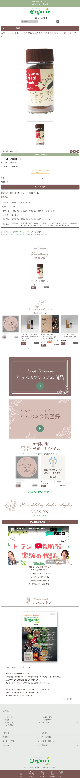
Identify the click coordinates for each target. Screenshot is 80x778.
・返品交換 (59, 722)
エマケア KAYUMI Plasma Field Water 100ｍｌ (69, 336)
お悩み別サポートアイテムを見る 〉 (40, 492)
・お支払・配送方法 (59, 717)
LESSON (21, 745)
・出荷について (59, 720)
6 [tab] (43, 349)
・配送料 (21, 720)
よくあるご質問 (21, 741)
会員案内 (21, 737)
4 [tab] (37, 349)
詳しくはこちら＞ (40, 515)
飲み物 (15, 232)
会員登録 (59, 733)
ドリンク (10, 234)
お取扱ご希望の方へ (59, 741)
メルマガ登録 (59, 737)
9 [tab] (52, 349)
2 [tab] (31, 349)
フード (9, 232)
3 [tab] (34, 349)
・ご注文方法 (21, 717)
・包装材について (21, 722)
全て (24, 234)
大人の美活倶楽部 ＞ (40, 522)
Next (74, 322)
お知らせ (21, 733)
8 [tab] (49, 349)
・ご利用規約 (21, 725)
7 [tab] (46, 349)
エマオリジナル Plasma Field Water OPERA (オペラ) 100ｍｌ (29, 336)
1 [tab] (28, 349)
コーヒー (23, 232)
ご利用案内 (21, 711)
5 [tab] (40, 349)
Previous (3, 322)
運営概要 (59, 745)
